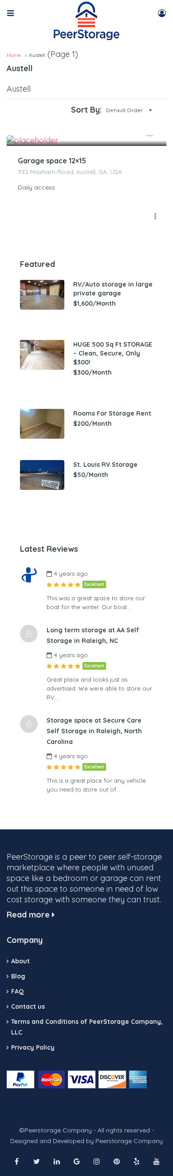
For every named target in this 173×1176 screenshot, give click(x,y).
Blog (18, 976)
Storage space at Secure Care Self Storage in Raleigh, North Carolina (94, 731)
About (20, 961)
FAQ (17, 991)
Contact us (28, 1006)
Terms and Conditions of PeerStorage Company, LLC (87, 1027)
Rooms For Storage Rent (112, 413)
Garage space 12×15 (52, 160)
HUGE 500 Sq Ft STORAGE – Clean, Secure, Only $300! (112, 353)
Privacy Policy (33, 1047)
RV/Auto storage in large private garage (113, 288)
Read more (29, 914)
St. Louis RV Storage (105, 465)
